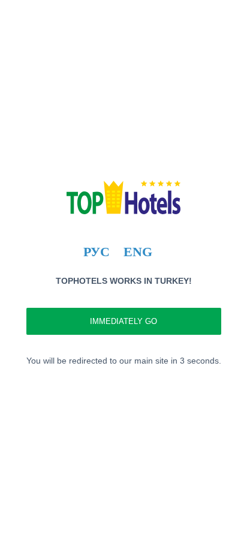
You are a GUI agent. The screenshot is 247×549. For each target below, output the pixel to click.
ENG (137, 251)
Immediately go (123, 321)
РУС (96, 251)
